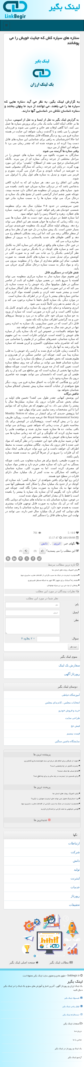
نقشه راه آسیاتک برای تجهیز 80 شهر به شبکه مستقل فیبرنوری (53, 580)
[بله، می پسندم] (42, 551)
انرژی (57, 543)
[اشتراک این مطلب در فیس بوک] (33, 558)
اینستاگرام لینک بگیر (71, 1015)
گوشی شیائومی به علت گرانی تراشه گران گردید (60, 809)
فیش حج (75, 725)
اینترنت (75, 878)
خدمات (75, 887)
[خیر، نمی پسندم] (26, 551)
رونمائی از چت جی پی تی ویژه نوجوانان (62, 585)
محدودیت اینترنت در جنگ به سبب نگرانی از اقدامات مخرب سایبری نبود (49, 575)
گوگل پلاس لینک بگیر (71, 1006)
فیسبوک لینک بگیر (72, 998)
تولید (77, 869)
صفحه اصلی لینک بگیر (23, 962)
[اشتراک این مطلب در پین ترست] (20, 558)
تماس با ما (77, 1040)
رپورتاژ (75, 896)
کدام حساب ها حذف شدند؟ (68, 771)
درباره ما (78, 1031)
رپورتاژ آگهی (72, 674)
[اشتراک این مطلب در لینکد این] (14, 558)
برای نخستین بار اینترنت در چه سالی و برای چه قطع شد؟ (56, 776)
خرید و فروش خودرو (69, 710)
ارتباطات (74, 843)
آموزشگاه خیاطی (71, 694)
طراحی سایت (72, 718)
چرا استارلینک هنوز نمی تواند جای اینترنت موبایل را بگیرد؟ (55, 799)
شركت (75, 852)
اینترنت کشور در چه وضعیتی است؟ (64, 766)
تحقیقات (74, 904)
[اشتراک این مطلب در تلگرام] (39, 558)
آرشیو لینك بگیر (75, 1057)
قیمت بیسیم (73, 733)
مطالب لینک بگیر (60, 962)
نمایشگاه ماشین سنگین (67, 741)
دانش (44, 543)
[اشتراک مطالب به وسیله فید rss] (8, 558)
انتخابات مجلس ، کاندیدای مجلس (62, 702)
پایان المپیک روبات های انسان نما (65, 570)
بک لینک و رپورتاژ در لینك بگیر (68, 1048)
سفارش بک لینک (69, 665)
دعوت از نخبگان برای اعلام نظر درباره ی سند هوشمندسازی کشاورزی (51, 761)
